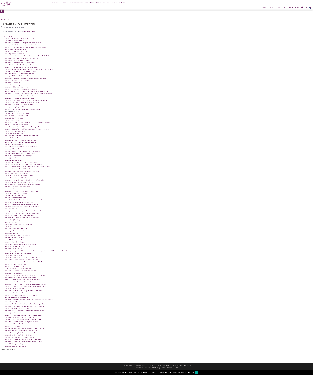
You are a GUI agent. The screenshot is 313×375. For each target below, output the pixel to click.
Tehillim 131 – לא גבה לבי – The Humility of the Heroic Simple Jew (23, 291)
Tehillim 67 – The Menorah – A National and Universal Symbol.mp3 (24, 306)
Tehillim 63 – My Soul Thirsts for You (15, 195)
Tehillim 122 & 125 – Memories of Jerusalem (17, 80)
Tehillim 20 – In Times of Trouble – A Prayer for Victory (20, 140)
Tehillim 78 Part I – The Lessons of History (17, 116)
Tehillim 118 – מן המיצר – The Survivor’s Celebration (19, 96)
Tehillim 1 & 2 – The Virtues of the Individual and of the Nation (22, 339)
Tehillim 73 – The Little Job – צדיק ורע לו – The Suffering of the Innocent (25, 275)
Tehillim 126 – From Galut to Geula (14, 189)
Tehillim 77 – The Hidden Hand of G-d (15, 51)
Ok (196, 372)
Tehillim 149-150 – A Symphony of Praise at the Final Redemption (24, 310)
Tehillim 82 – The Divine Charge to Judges (17, 60)
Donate (297, 7)
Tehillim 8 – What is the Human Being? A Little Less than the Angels (24, 200)
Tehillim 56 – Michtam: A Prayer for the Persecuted (19, 153)
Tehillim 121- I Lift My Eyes (12, 82)
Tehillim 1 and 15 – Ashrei (11, 120)
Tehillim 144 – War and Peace (13, 273)
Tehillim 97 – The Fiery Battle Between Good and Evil (20, 333)
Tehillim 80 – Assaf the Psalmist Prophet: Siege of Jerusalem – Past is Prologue (28, 56)
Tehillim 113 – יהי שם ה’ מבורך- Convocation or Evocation (20, 89)
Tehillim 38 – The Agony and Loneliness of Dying (19, 175)
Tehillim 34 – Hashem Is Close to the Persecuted (19, 182)
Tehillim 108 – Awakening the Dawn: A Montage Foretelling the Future (25, 78)
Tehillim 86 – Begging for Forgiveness (15, 344)
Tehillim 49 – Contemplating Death (15, 266)
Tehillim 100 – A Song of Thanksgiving (15, 324)
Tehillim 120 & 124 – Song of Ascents (15, 85)
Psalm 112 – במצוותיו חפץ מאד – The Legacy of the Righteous (22, 279)
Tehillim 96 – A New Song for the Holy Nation (18, 335)
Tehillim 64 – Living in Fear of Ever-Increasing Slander (20, 277)
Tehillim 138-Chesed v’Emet (12, 302)
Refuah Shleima (140, 365)
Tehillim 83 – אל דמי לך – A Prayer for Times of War (19, 74)
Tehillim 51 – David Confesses (13, 160)
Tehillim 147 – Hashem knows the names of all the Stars (21, 260)
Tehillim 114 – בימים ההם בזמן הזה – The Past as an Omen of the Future (24, 262)
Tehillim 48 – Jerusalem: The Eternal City (16, 346)
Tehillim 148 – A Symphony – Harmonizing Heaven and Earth (22, 257)
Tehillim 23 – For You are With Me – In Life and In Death (20, 147)
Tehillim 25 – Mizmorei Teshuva (13, 149)
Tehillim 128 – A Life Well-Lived (13, 248)
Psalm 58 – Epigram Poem (12, 222)
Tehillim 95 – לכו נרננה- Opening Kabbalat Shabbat (19, 337)
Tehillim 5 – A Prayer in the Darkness (15, 264)
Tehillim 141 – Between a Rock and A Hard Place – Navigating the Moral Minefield (28, 299)
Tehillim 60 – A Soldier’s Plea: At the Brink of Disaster (20, 71)
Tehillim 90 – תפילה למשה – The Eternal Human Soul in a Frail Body (24, 319)
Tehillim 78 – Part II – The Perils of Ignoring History (19, 38)
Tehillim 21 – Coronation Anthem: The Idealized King (20, 142)
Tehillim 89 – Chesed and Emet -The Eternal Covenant (20, 67)
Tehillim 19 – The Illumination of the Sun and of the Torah (21, 206)
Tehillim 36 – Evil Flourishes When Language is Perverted (21, 217)
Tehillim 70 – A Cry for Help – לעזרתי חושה (16, 308)
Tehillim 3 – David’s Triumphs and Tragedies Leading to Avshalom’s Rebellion (27, 122)
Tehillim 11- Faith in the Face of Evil (14, 131)
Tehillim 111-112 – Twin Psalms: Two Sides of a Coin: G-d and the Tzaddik (26, 91)
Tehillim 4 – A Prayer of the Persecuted (16, 124)
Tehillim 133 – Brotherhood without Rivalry (17, 246)
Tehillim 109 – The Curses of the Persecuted (17, 235)
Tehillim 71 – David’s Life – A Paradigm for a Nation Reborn (21, 45)
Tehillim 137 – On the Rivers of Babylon (16, 193)
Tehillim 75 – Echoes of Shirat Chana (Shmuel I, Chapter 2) (21, 295)
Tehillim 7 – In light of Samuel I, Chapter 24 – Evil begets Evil (22, 127)
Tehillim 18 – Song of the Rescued (14, 138)
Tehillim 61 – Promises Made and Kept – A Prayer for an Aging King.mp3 (25, 304)
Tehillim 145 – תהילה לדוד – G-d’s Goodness (17, 313)
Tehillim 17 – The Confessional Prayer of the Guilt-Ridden (21, 136)
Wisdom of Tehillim (29, 31)
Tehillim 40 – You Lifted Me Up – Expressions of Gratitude (21, 171)
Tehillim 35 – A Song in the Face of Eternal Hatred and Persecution (24, 180)
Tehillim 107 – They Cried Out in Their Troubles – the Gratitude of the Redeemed (28, 93)
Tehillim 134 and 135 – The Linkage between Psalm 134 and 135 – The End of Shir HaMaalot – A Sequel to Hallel (37, 251)
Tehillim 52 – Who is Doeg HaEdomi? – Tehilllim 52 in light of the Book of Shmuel (28, 69)
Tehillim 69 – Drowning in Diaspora (14, 242)
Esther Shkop (21, 27)
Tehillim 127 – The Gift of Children (14, 293)
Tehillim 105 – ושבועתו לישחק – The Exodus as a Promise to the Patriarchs (25, 100)
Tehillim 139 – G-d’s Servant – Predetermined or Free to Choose (23, 341)
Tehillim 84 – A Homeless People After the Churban (19, 62)
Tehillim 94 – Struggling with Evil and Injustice (18, 107)
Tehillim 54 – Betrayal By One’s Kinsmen (16, 297)
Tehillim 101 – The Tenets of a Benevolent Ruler (18, 104)
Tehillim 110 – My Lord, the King (13, 326)
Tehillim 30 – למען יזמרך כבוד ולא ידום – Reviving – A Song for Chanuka (24, 211)
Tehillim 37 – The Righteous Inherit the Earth (17, 178)
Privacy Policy (128, 365)
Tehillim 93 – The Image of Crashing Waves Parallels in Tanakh (23, 315)
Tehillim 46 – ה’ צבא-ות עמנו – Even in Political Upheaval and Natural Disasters (27, 167)
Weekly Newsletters (163, 365)
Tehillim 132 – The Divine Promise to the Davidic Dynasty (21, 191)
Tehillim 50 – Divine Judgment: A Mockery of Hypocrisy (20, 162)
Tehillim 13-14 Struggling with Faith (14, 133)
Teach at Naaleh (177, 365)
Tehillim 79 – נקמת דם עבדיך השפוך (14, 54)
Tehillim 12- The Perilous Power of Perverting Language (21, 204)
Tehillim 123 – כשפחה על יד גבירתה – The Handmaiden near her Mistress (25, 284)
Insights (151, 365)
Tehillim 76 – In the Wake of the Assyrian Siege (18, 253)
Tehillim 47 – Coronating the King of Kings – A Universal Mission (23, 164)
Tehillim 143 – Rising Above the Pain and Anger (18, 231)
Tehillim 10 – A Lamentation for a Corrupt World (18, 202)
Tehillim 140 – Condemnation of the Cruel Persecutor (20, 244)
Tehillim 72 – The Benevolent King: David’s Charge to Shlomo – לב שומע (25, 47)
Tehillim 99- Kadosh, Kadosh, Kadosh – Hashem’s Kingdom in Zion (24, 328)
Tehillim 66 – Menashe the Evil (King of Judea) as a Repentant (22, 42)
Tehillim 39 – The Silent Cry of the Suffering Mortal (19, 215)
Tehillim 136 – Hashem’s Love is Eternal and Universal (20, 271)
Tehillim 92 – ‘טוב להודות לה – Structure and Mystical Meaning (22, 109)
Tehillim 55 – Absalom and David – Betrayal (17, 158)
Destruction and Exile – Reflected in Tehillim (17, 268)
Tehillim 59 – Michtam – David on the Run (16, 76)
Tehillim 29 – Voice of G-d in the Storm (16, 173)
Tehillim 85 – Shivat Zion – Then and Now (16, 240)
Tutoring (291, 7)
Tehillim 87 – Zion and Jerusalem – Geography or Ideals (21, 322)
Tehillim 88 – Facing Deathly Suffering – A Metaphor (19, 65)
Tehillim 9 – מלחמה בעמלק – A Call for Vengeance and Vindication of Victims (26, 129)
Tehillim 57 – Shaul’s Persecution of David (16, 113)
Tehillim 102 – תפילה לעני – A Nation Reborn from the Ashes (21, 102)
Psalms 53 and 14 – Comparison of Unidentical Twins (20, 224)
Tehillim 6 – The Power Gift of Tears (15, 197)
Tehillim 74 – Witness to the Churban (15, 49)
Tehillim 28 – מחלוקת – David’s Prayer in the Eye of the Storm (22, 151)
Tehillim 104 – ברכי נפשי (11, 233)
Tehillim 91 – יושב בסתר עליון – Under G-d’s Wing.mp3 (19, 317)
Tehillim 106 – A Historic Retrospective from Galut (19, 98)
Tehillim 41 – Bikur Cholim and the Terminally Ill (18, 155)
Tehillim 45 (7, 226)
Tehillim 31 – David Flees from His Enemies (17, 186)
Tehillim (5, 19)
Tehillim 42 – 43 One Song (12, 220)
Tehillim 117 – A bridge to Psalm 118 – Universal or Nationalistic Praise (25, 286)
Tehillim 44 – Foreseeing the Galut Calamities (17, 169)
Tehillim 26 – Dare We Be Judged (14, 118)
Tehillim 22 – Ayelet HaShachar (13, 144)
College (284, 7)
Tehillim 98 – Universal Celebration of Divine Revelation (20, 330)
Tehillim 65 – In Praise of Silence (14, 237)
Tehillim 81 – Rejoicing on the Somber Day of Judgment (21, 58)
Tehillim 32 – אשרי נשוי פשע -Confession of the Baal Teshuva (22, 184)
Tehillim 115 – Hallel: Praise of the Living (16, 87)
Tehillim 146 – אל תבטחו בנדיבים (13, 255)
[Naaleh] (6, 3)
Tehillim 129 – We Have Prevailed (14, 288)
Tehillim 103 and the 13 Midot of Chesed (16, 229)
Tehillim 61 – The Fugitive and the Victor (16, 40)
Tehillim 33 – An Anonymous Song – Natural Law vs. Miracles (22, 213)
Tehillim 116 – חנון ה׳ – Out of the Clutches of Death (19, 282)
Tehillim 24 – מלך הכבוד (11, 209)
